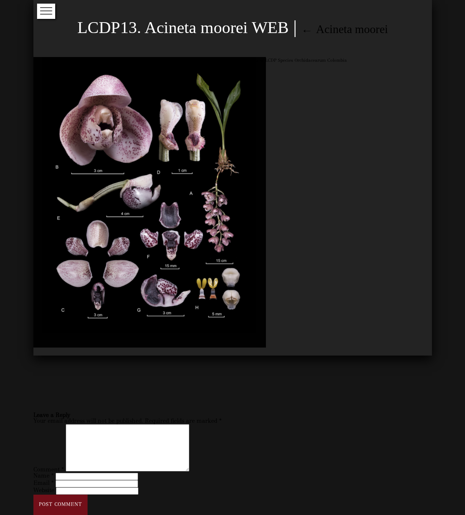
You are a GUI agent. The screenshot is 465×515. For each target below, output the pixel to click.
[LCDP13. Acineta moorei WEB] (149, 346)
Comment (48, 470)
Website (43, 491)
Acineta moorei (344, 29)
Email (43, 483)
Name (43, 476)
